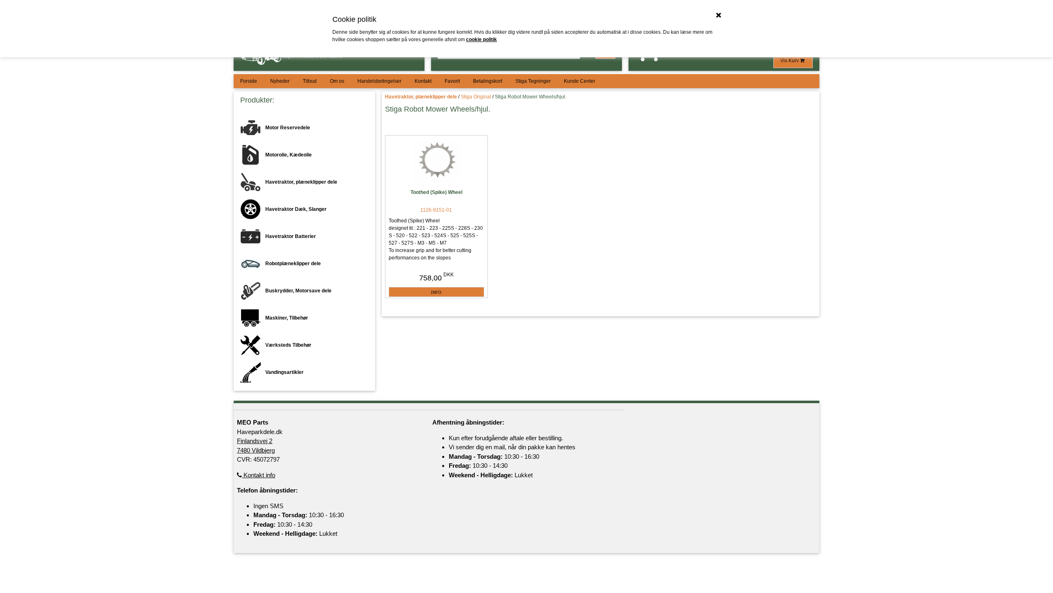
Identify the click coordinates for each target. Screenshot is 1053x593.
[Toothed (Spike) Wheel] (436, 161)
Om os (337, 81)
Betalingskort (487, 81)
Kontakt (423, 81)
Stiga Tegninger (533, 81)
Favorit (452, 81)
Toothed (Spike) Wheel (436, 192)
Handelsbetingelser (379, 81)
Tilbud (310, 81)
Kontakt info (258, 475)
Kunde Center (579, 81)
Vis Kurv (790, 60)
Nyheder (280, 81)
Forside (248, 81)
